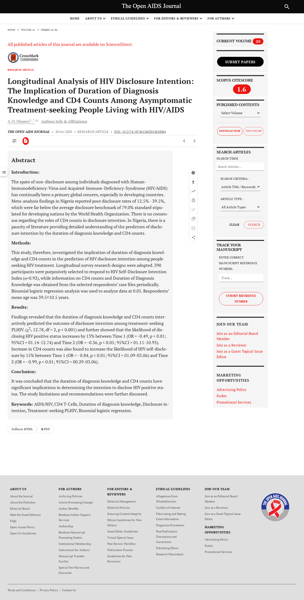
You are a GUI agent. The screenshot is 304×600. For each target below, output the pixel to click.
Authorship (66, 526)
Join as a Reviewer (232, 345)
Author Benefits (68, 508)
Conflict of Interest (168, 507)
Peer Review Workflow (121, 544)
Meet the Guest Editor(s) (25, 515)
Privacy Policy (49, 590)
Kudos (222, 395)
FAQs (13, 521)
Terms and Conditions (22, 590)
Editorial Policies (118, 507)
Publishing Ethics (167, 548)
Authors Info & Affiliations (64, 121)
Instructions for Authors (74, 550)
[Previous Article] (184, 141)
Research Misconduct (169, 554)
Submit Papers (240, 61)
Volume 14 (28, 29)
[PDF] (26, 141)
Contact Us (69, 590)
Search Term (227, 158)
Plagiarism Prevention (170, 525)
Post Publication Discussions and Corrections (166, 537)
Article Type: (231, 199)
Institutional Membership (75, 544)
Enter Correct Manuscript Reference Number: (238, 263)
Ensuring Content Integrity (124, 514)
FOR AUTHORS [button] (219, 18)
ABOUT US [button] (93, 18)
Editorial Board (20, 508)
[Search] (287, 6)
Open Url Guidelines (23, 533)
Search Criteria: (234, 178)
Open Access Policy (22, 527)
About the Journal (21, 496)
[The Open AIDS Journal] (275, 507)
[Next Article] (194, 141)
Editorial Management (121, 501)
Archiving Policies (70, 496)
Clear (234, 224)
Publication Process (120, 550)
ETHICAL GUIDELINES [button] (128, 18)
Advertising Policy (232, 389)
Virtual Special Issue (120, 537)
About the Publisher (23, 502)
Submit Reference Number (241, 298)
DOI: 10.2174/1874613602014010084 (140, 132)
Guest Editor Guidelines (122, 531)
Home (75, 18)
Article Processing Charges (76, 502)
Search (254, 224)
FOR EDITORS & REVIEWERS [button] (176, 18)
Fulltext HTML (22, 429)
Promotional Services (234, 402)
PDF (47, 429)
